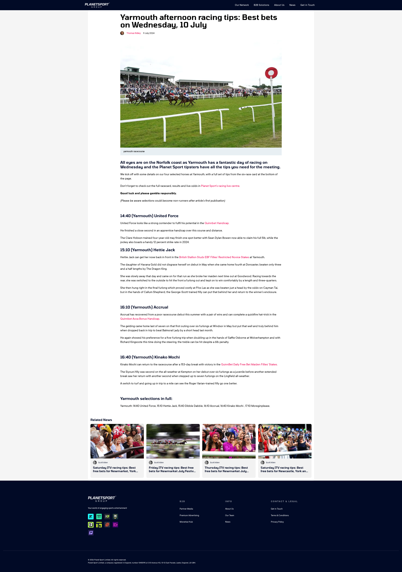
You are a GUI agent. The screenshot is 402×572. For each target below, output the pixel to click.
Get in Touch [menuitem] (307, 5)
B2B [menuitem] (182, 501)
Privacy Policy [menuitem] (277, 522)
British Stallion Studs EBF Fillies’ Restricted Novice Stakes (214, 257)
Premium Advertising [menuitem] (189, 515)
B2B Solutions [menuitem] (261, 5)
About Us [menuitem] (279, 5)
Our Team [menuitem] (229, 515)
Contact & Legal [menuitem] (284, 501)
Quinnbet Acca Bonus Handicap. (140, 318)
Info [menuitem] (228, 501)
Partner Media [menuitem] (186, 509)
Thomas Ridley (134, 33)
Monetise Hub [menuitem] (186, 522)
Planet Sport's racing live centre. (220, 185)
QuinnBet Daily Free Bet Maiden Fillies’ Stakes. (249, 364)
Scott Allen (103, 462)
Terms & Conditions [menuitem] (280, 515)
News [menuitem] (292, 5)
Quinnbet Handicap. (217, 223)
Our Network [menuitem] (242, 5)
